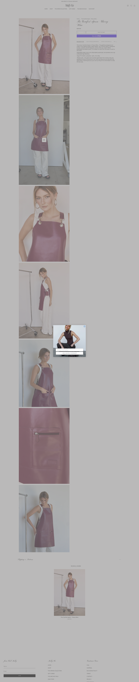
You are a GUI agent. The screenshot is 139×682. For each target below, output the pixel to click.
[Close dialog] (84, 326)
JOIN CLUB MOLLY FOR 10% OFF (69, 353)
